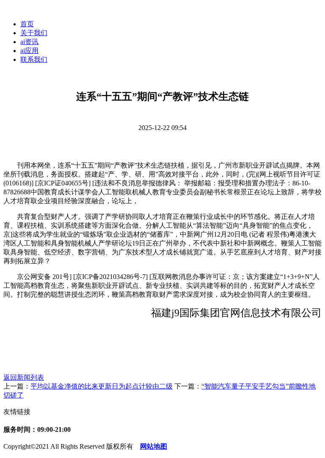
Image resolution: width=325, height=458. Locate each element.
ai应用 (29, 50)
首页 (27, 24)
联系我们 (33, 59)
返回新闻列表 (23, 377)
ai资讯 (29, 41)
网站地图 (153, 446)
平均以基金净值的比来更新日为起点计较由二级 (101, 386)
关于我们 (33, 32)
